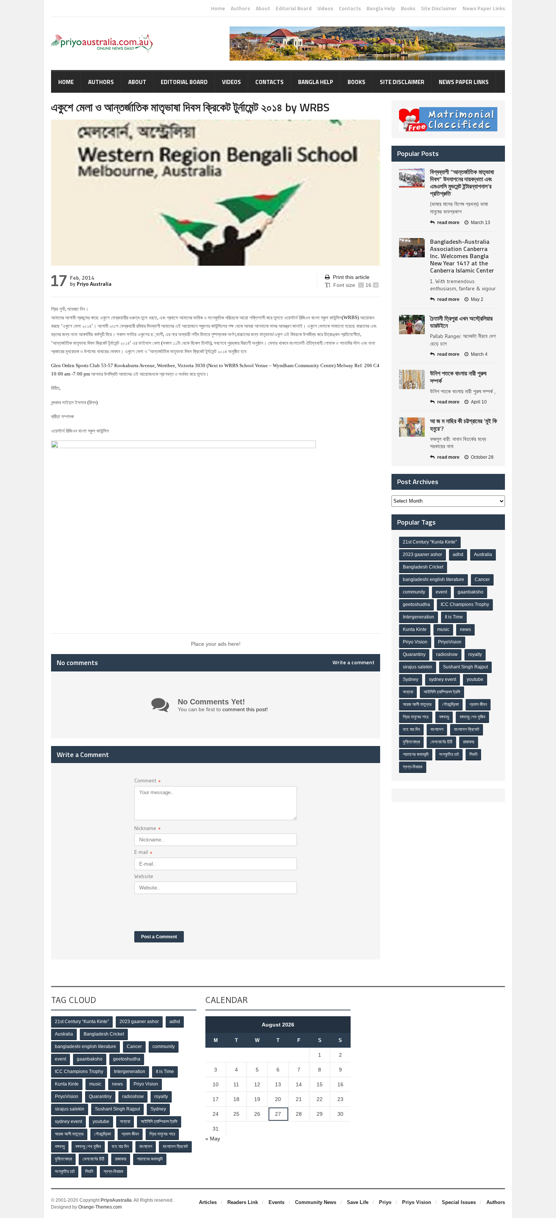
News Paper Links (484, 8)
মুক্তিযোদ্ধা (411, 742)
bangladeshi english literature (433, 579)
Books (408, 8)
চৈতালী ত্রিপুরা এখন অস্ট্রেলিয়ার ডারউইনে (461, 322)
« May (212, 1138)
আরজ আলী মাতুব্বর (417, 704)
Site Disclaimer (439, 8)
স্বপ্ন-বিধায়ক (412, 766)
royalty (475, 654)
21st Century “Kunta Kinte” (430, 542)
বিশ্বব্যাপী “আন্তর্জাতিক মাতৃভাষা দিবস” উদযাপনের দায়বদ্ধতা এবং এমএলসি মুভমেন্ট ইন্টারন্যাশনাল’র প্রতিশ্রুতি (462, 182)
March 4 (479, 354)
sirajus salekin (417, 667)
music (443, 629)
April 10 (479, 402)
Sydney (410, 679)
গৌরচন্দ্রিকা (450, 704)
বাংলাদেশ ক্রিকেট (466, 729)
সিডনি (473, 754)
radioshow (447, 654)
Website (143, 876)
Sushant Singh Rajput (465, 667)
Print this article (351, 277)
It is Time (454, 617)
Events (276, 1202)
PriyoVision (449, 642)
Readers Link (242, 1202)
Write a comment (353, 662)
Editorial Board (294, 8)
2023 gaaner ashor (422, 554)
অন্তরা (408, 692)
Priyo (385, 1202)
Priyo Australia (94, 283)
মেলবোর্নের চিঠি (441, 742)
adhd (458, 554)
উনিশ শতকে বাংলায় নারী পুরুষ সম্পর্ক (458, 377)
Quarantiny (414, 654)
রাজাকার (468, 742)
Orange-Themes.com (100, 1207)
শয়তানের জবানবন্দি (416, 754)
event (441, 592)
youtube (475, 679)
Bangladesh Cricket (423, 567)
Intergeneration (418, 617)
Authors (240, 8)
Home (218, 8)
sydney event (442, 679)
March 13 (480, 222)
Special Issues (459, 1202)
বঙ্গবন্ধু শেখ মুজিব (472, 717)
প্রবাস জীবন (478, 704)
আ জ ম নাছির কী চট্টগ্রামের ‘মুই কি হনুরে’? (463, 424)
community (414, 592)
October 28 (482, 457)
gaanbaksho (470, 592)
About (263, 8)
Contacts (350, 8)
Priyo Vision (415, 642)
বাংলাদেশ (436, 729)
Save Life (357, 1202)
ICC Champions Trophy (465, 604)
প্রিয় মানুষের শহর (416, 717)
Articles (208, 1202)
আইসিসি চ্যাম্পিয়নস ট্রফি (442, 692)
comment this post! (245, 709)
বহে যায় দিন (411, 729)
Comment (147, 781)
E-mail (143, 853)
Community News (315, 1202)
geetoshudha (416, 604)
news (465, 629)
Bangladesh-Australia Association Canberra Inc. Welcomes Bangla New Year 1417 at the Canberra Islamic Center (462, 256)
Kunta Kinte (415, 629)
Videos (325, 8)
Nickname (147, 829)
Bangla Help (381, 8)
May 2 (477, 299)
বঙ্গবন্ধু (444, 717)
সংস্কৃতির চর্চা (449, 754)
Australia (483, 554)
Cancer (482, 579)
